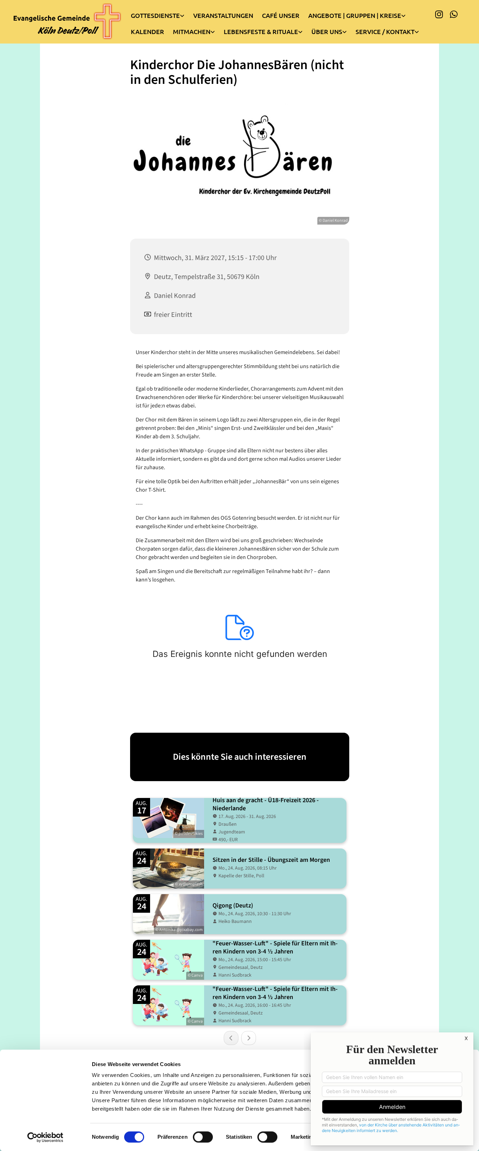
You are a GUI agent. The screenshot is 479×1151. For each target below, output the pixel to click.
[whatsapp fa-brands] (453, 14)
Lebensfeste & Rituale (261, 31)
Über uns (326, 31)
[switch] (203, 1137)
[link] (162, 14)
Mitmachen (191, 31)
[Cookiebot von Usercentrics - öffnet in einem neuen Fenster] (45, 1137)
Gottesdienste (155, 15)
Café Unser (280, 15)
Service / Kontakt (385, 31)
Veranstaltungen (223, 15)
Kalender (147, 31)
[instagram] (439, 14)
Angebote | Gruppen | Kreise (354, 15)
